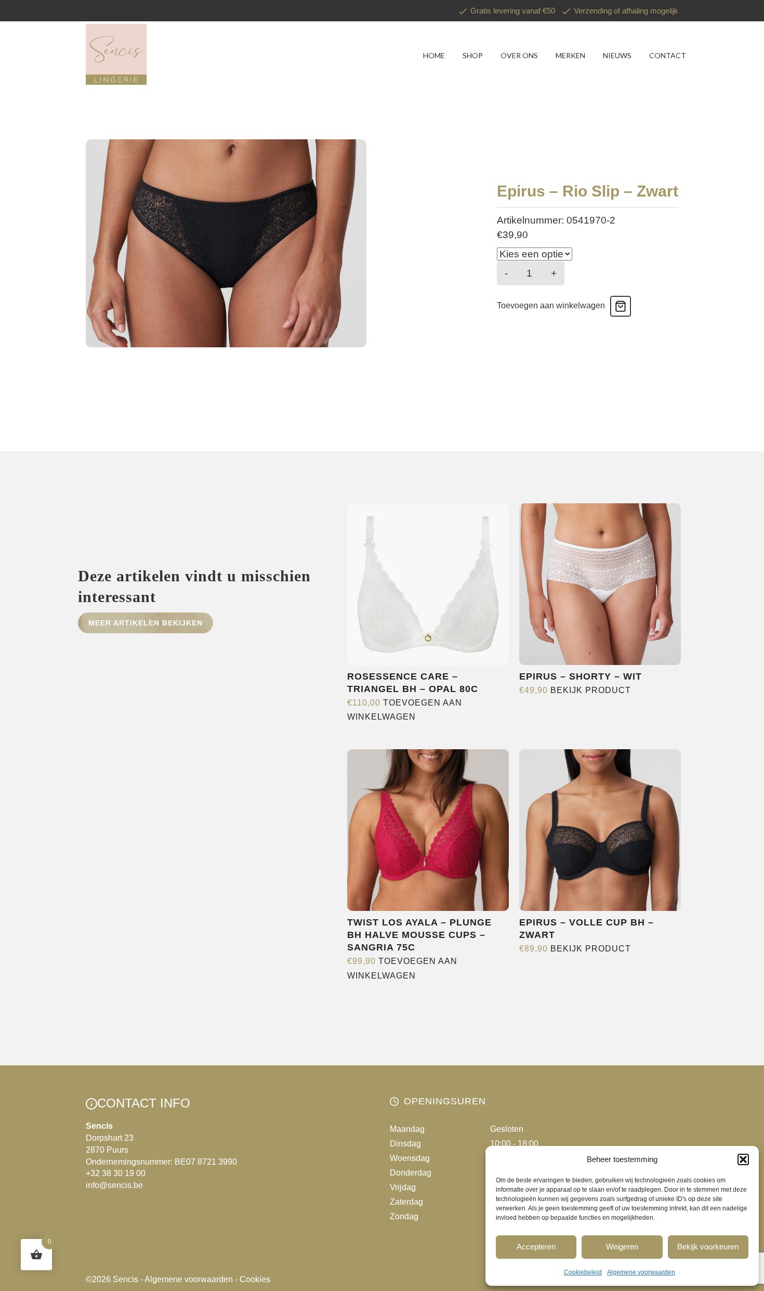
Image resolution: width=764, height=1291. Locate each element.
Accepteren (536, 1246)
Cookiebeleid (583, 1272)
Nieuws (617, 55)
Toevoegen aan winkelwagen (551, 305)
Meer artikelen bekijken (145, 623)
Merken (570, 55)
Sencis (125, 1279)
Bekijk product (590, 690)
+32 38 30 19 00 (116, 1173)
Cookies (255, 1279)
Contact (667, 55)
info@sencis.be (114, 1185)
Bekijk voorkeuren (708, 1246)
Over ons (519, 55)
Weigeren (622, 1246)
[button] (743, 1159)
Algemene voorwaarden (641, 1272)
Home (434, 55)
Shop (473, 55)
